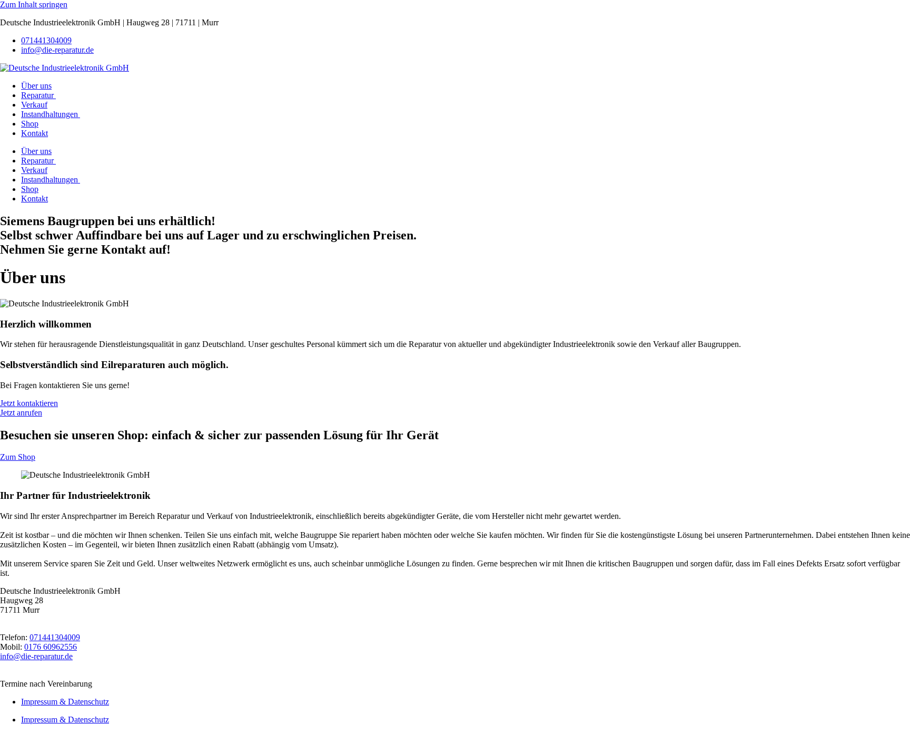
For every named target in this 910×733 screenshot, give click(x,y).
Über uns (36, 85)
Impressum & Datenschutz (65, 701)
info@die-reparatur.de (57, 49)
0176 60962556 (50, 646)
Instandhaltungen (50, 114)
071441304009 (46, 40)
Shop (29, 123)
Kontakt (34, 133)
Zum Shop (17, 456)
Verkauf (34, 104)
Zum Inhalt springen (33, 4)
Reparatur (38, 95)
